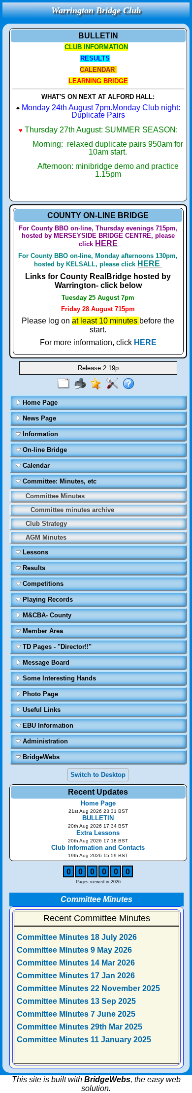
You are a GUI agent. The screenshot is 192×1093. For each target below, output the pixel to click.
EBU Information (47, 725)
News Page (38, 418)
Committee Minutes (55, 496)
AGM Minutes (46, 537)
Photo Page (39, 694)
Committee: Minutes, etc (58, 481)
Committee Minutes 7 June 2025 (76, 1014)
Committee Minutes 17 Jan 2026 (76, 975)
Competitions (42, 583)
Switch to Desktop (98, 774)
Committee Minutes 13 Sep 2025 (76, 1001)
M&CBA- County (46, 615)
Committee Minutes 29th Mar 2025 (79, 1027)
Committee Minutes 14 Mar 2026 (76, 963)
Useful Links (41, 709)
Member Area (42, 631)
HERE (145, 342)
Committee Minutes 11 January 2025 (84, 1039)
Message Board (45, 662)
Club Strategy (46, 523)
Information (39, 434)
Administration (44, 741)
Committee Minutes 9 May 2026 (74, 950)
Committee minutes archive (72, 510)
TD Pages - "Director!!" (56, 646)
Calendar (35, 465)
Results (33, 568)
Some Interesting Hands (58, 678)
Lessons (34, 552)
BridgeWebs (40, 757)
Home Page (39, 402)
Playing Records (47, 599)
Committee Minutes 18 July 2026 (77, 937)
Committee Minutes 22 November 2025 (88, 988)
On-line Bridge (44, 449)
